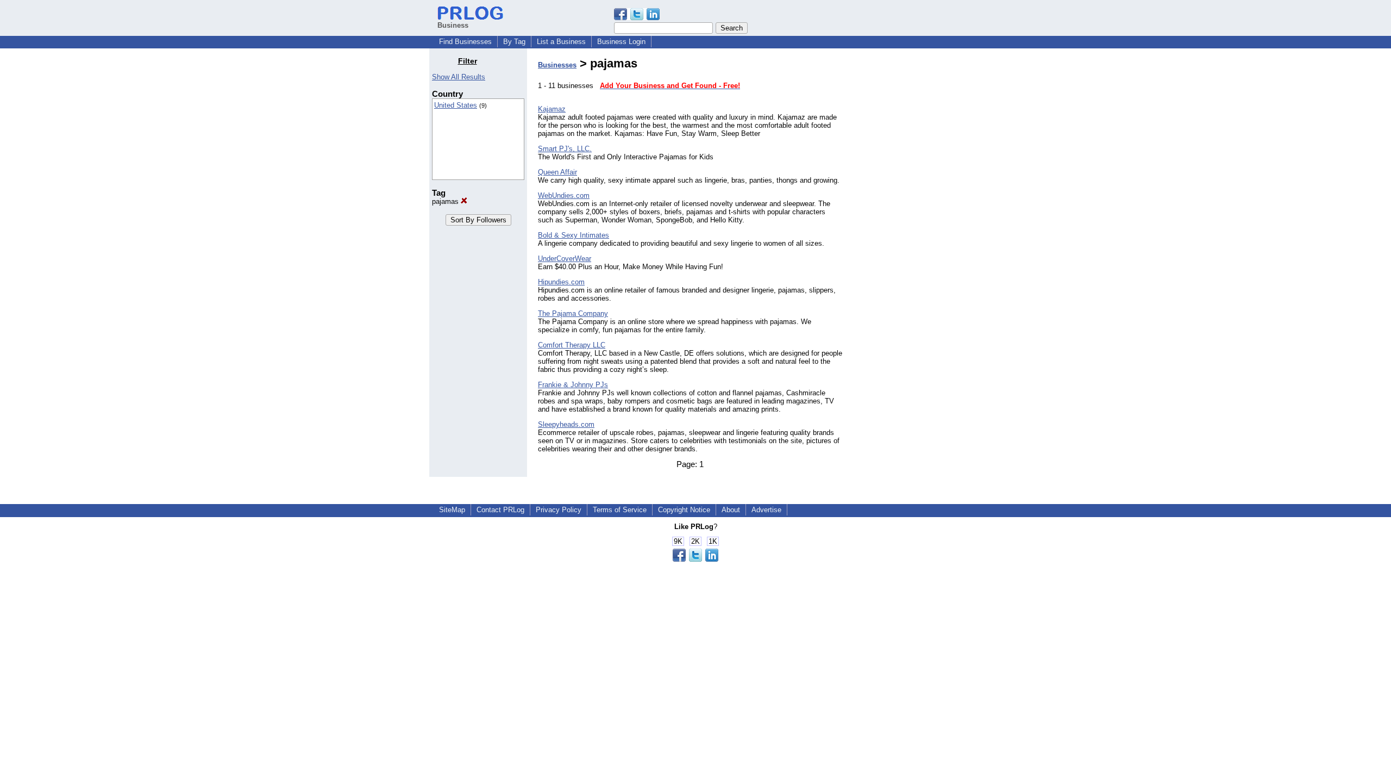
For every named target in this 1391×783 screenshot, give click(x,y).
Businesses (557, 65)
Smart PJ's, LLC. (565, 149)
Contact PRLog (500, 510)
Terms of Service (620, 510)
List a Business (561, 42)
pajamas (446, 201)
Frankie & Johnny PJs (573, 385)
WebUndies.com (564, 195)
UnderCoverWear (564, 258)
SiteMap (452, 510)
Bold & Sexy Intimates (573, 235)
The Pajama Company (573, 313)
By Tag (514, 42)
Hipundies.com (561, 282)
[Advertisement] (906, 220)
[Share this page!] (637, 18)
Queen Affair (557, 172)
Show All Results (458, 77)
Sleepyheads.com (566, 424)
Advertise (766, 510)
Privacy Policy (558, 510)
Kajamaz (552, 109)
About (731, 510)
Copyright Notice (684, 510)
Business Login (621, 42)
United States (455, 105)
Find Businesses (465, 42)
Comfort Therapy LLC (571, 345)
